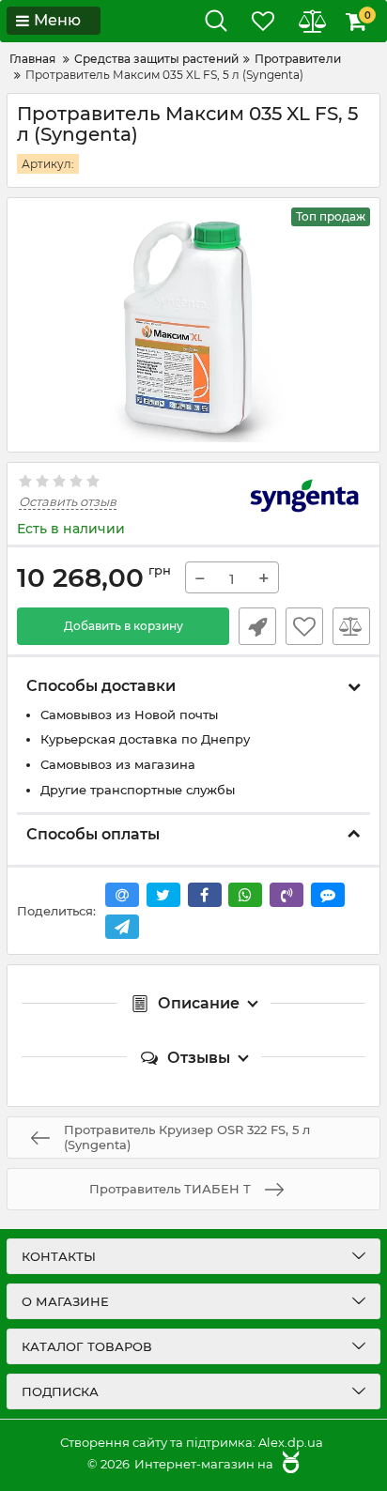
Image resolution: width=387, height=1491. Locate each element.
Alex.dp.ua (290, 1442)
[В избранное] (304, 626)
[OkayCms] (288, 1464)
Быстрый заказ (257, 626)
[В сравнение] (351, 626)
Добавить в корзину (123, 626)
